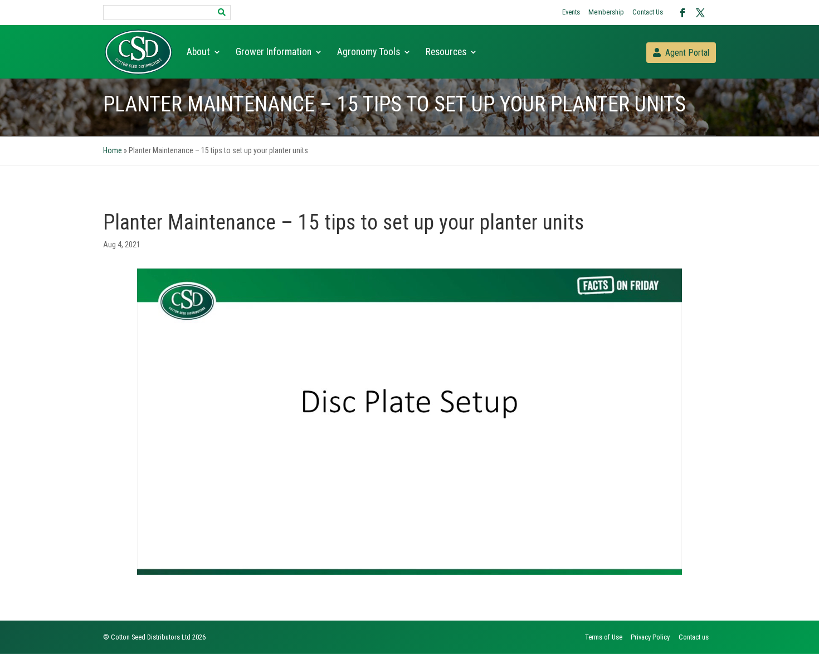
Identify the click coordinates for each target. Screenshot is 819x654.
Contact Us (647, 12)
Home (112, 150)
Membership (606, 12)
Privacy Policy (650, 637)
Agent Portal (687, 52)
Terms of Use (603, 637)
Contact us (694, 637)
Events (571, 12)
